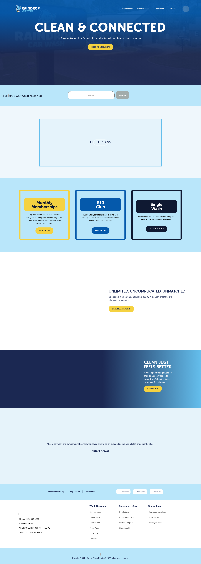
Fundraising (124, 512)
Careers (172, 9)
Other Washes (143, 9)
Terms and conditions (157, 512)
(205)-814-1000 (32, 519)
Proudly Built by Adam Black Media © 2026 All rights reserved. (100, 558)
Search (122, 95)
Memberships (127, 9)
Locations (160, 9)
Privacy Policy (155, 517)
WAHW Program (126, 523)
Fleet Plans (94, 528)
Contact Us (90, 492)
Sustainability (125, 528)
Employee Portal (155, 523)
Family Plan (95, 523)
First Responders (126, 517)
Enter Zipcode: (91, 95)
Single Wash (95, 517)
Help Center (74, 492)
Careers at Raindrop (56, 492)
